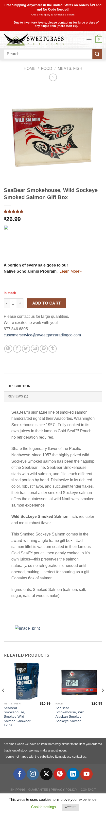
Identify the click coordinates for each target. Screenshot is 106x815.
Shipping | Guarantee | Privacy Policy (43, 789)
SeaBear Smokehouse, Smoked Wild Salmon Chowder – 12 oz (19, 716)
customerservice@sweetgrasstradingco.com (42, 335)
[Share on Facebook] (17, 349)
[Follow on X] (46, 774)
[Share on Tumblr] (53, 349)
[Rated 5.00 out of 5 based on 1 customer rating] (53, 211)
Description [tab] (19, 386)
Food (46, 68)
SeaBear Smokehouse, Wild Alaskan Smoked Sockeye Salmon (70, 714)
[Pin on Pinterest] (44, 349)
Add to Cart (46, 303)
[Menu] (89, 39)
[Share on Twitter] (26, 349)
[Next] (102, 700)
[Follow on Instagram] (33, 774)
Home (29, 68)
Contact (88, 789)
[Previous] (3, 700)
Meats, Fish (70, 68)
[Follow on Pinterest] (59, 774)
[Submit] (97, 54)
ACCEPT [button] (70, 807)
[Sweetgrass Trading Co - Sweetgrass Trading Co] (43, 39)
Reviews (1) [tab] (18, 396)
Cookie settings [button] (43, 807)
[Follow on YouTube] (86, 774)
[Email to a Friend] (35, 349)
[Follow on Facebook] (19, 774)
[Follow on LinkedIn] (73, 774)
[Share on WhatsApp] (8, 349)
